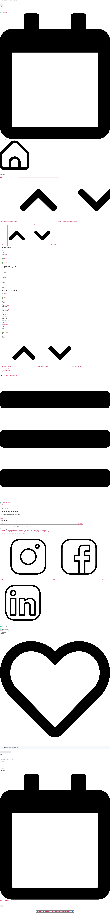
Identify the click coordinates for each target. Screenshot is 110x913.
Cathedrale (4, 272)
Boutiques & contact (52, 531)
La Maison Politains (25, 530)
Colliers (4, 256)
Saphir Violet (5, 322)
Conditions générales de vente (17, 531)
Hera (3, 274)
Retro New (4, 279)
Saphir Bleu (35, 224)
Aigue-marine (5, 326)
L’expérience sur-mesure (8, 224)
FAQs (46, 530)
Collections (18, 530)
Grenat (3, 337)
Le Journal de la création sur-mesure (7, 766)
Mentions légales (3, 531)
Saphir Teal (4, 318)
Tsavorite (72, 224)
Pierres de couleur (81, 224)
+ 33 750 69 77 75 (4, 533)
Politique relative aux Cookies (5, 628)
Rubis (30, 224)
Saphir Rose (51, 224)
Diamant (18, 224)
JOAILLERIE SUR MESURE (5, 756)
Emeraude (24, 224)
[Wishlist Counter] (55, 171)
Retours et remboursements (30, 531)
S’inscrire (80, 523)
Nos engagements (6, 370)
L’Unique (4, 277)
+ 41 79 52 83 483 (12, 533)
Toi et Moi (4, 285)
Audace (4, 269)
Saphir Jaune (43, 224)
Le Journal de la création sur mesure (37, 530)
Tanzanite (66, 224)
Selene (3, 282)
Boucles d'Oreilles (6, 263)
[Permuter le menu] (1, 176)
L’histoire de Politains (6, 374)
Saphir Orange (5, 310)
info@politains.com (20, 533)
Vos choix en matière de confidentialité (61, 911)
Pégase (3, 287)
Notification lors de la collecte (43, 911)
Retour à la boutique (5, 752)
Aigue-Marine (59, 224)
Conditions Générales (4, 629)
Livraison (9, 531)
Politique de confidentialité (42, 531)
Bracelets (4, 259)
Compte (2, 768)
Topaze (4, 333)
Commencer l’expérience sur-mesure (8, 530)
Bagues (3, 252)
